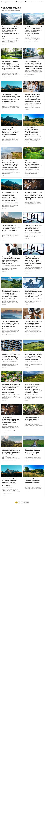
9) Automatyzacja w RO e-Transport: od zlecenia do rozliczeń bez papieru (32, 419)
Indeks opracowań (32, 1)
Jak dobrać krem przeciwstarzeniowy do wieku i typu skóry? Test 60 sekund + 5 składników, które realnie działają (11, 421)
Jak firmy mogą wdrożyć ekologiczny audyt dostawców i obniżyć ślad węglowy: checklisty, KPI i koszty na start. (11, 229)
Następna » (26, 502)
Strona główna (41, 1)
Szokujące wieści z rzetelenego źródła (14, 2)
